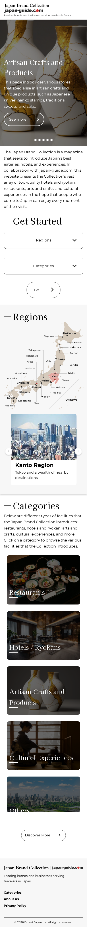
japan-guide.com (55, 170)
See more (18, 119)
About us (11, 899)
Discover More (37, 835)
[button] (35, 140)
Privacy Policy (15, 906)
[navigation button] (8, 451)
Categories (12, 892)
